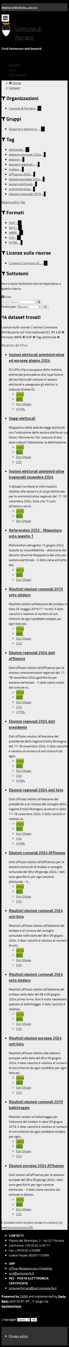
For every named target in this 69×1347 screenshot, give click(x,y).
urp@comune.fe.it (21, 1273)
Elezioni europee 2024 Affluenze (36, 1165)
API (61, 1222)
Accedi (34, 7)
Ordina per (8, 306)
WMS (20, 394)
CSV (19, 461)
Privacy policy (18, 1336)
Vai (45, 307)
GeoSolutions (11, 1306)
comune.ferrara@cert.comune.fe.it (33, 1288)
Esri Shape (23, 404)
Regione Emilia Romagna (15, 7)
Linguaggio (8, 1319)
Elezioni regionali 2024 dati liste (36, 790)
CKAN (24, 1296)
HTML (20, 409)
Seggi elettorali (22, 418)
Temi (12, 69)
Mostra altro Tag (13, 202)
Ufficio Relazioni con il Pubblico (30, 1268)
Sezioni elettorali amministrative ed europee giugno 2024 (36, 357)
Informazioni (18, 74)
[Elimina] (63, 332)
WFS (19, 399)
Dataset (14, 64)
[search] (38, 302)
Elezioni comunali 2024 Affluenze (37, 853)
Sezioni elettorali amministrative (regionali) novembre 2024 (36, 474)
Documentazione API (20, 1227)
